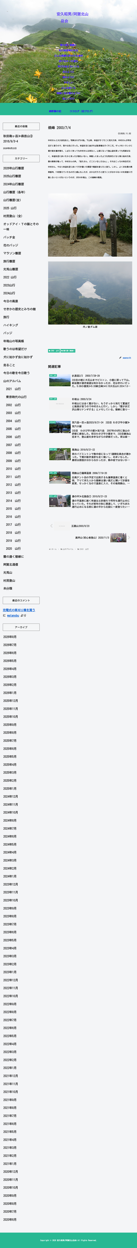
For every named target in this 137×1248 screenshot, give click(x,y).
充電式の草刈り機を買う (19, 610)
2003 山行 (55, 350)
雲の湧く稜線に (69, 350)
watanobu (13, 615)
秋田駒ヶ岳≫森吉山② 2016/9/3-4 (18, 139)
